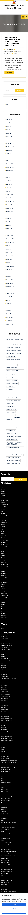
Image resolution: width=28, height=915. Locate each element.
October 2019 (9, 211)
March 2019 (9, 228)
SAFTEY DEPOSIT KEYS (6, 842)
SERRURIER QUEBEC (5, 862)
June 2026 (8, 126)
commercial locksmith (6, 694)
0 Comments (18, 51)
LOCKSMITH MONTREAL (12, 367)
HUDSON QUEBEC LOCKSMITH (13, 359)
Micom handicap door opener (7, 796)
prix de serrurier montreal (6, 825)
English (18, 1)
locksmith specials (5, 785)
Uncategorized (4, 889)
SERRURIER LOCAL (5, 858)
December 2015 (10, 324)
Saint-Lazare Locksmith (12, 397)
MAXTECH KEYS (4, 789)
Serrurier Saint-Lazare (11, 433)
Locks (2, 774)
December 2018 (10, 239)
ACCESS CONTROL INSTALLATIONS (15, 339)
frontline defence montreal (7, 740)
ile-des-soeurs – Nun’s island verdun (9, 760)
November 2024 (10, 167)
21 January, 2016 (9, 49)
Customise (14, 908)
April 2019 (8, 225)
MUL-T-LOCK (4, 807)
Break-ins (3, 663)
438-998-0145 (4, 636)
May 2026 (8, 129)
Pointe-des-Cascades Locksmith (14, 392)
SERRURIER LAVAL (11, 406)
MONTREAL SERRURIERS (12, 383)
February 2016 (9, 317)
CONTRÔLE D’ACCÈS (5, 696)
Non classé (3, 811)
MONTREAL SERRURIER (12, 380)
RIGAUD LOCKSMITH (11, 395)
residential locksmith (5, 833)
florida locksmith (4, 731)
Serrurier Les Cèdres (11, 409)
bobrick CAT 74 (4, 658)
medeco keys (4, 793)
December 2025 (10, 140)
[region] (14, 904)
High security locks (5, 756)
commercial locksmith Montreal (14, 345)
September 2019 (10, 215)
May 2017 (8, 273)
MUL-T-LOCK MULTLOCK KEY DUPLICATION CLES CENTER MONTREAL (12, 41)
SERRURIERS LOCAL (5, 867)
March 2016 (9, 314)
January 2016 (9, 320)
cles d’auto (3, 687)
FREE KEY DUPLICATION (6, 736)
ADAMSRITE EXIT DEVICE (6, 643)
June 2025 (8, 153)
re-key (2, 831)
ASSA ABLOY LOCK (5, 647)
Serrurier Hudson (10, 403)
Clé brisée (3, 683)
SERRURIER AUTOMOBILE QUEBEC (8, 856)
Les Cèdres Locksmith (12, 365)
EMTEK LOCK (4, 714)
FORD (2, 734)
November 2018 (10, 242)
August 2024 (9, 174)
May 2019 (8, 221)
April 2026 (8, 133)
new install (3, 809)
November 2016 (10, 286)
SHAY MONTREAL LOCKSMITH (13, 457)
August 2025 (9, 150)
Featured (3, 725)
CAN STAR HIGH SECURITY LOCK (8, 678)
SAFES (2, 840)
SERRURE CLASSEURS (6, 849)
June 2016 (8, 303)
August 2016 (9, 296)
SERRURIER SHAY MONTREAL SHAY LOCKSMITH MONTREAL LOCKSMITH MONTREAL (15, 443)
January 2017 (9, 283)
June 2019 (8, 218)
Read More (9, 72)
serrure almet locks (5, 845)
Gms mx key (3, 743)
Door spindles (4, 703)
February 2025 (9, 164)
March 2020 (9, 204)
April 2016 (8, 310)
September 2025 (10, 146)
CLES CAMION (4, 685)
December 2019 (10, 208)
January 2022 (9, 194)
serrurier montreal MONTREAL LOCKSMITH (13, 418)
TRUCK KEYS (4, 884)
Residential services (5, 838)
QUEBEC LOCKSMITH (5, 829)
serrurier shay (10, 436)
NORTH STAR (4, 816)
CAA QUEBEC (4, 674)
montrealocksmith (8, 51)
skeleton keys (4, 876)
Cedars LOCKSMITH (11, 342)
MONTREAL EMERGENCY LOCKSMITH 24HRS (12, 371)
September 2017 (10, 266)
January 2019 (9, 235)
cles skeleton (4, 689)
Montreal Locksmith (11, 375)
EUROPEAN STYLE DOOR (6, 716)
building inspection (5, 672)
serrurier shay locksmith (12, 439)
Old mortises (4, 818)
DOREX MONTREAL (5, 705)
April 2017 (8, 276)
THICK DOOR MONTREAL (6, 878)
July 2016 (8, 300)
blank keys (3, 654)
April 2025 (8, 157)
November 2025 (10, 143)
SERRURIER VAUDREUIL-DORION (14, 452)
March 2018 (9, 252)
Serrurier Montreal (11, 412)
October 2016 (9, 290)
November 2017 (10, 262)
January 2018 (9, 259)
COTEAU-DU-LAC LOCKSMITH (13, 347)
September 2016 (10, 293)
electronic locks (4, 709)
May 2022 (8, 191)
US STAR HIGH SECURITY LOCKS (8, 891)
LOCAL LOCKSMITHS (5, 769)
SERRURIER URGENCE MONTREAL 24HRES (14, 448)
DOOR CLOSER (4, 700)
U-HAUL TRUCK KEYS (5, 887)
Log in (7, 104)
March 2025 (9, 160)
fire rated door (4, 729)
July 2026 (8, 123)
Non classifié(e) (7, 53)
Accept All (14, 904)
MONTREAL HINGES (5, 798)
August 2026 (9, 119)
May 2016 (8, 307)
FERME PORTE (4, 727)
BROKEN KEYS (4, 665)
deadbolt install (4, 698)
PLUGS (2, 820)
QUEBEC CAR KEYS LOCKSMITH (8, 827)
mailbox (2, 787)
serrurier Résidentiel (5, 864)
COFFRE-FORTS (4, 692)
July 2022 (8, 187)
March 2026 (9, 136)
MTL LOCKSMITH (10, 386)
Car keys (3, 680)
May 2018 (8, 245)
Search (19, 90)
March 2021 (9, 198)
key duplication (4, 765)
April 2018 (8, 249)
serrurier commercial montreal (13, 400)
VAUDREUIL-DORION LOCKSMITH (14, 463)
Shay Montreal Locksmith (6, 869)
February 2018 (9, 256)
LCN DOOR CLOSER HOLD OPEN (8, 767)
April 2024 (8, 181)
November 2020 (10, 201)
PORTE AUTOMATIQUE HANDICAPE (9, 822)
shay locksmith (10, 454)
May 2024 (8, 177)
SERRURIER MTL (10, 422)
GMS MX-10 (3, 747)
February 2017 (9, 279)
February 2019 (9, 232)
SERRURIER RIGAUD (11, 430)
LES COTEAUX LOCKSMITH (13, 362)
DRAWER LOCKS (4, 707)
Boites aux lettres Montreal (7, 660)
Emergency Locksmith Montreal (14, 350)
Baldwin (2, 652)
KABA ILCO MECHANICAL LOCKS (8, 762)
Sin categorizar (4, 873)
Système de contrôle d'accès (13, 460)
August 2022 (9, 184)
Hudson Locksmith (11, 356)
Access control (4, 638)
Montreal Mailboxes (5, 805)
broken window (4, 669)
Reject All (14, 912)
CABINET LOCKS (4, 676)
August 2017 (9, 269)
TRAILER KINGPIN (5, 882)
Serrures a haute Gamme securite (8, 851)
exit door (3, 723)
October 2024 (9, 170)
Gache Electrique (10, 353)
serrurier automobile (5, 853)
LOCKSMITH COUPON (6, 782)
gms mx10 (19, 353)
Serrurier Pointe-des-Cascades (13, 427)
